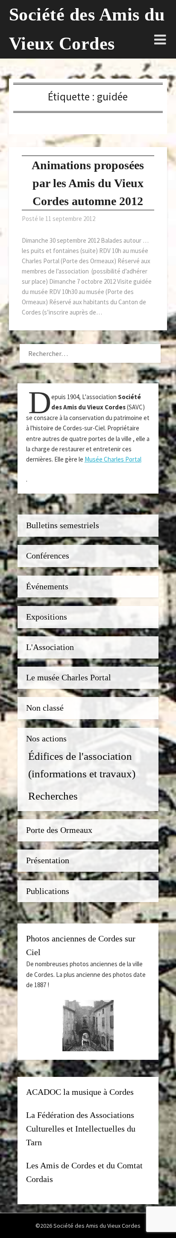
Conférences (47, 555)
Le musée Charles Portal (68, 677)
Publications (47, 891)
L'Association (50, 647)
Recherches (53, 796)
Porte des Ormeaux (59, 830)
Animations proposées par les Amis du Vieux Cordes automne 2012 (88, 183)
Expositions (46, 616)
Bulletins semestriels (62, 525)
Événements (47, 586)
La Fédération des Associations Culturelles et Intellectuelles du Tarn (80, 1129)
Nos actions (46, 738)
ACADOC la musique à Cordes (80, 1092)
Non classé (45, 707)
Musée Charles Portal (113, 459)
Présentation (47, 860)
